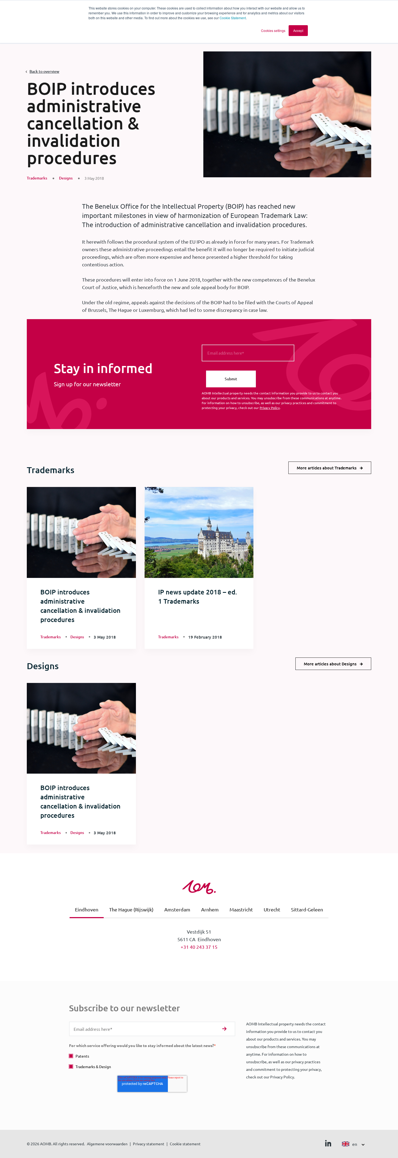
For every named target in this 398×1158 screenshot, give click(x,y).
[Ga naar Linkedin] (328, 1144)
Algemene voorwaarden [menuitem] (107, 1143)
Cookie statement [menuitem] (185, 1143)
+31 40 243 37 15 (199, 947)
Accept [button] (298, 30)
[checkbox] (152, 1061)
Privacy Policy (270, 407)
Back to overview (44, 71)
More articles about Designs (330, 663)
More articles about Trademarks (327, 467)
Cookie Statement (233, 17)
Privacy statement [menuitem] (148, 1143)
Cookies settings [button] (273, 30)
